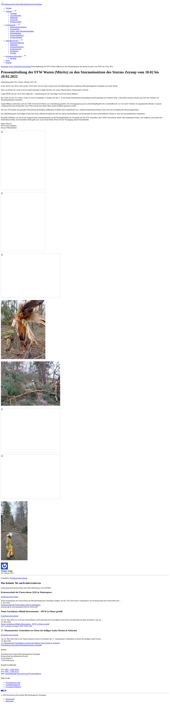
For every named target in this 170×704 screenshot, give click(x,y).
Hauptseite (5, 66)
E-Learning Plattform (13, 687)
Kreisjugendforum (16, 47)
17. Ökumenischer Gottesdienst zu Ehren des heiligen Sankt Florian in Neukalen (30, 643)
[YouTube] (2, 691)
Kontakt (8, 63)
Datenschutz (10, 699)
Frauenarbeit (14, 29)
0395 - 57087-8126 (12, 669)
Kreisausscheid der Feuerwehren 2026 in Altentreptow (21, 605)
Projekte (13, 53)
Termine (9, 8)
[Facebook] (5, 691)
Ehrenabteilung (15, 33)
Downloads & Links (13, 683)
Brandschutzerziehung (18, 27)
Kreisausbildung (16, 37)
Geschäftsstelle (15, 15)
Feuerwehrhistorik (16, 35)
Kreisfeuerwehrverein (13, 56)
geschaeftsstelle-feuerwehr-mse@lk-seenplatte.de (23, 674)
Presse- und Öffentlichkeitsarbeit (22, 31)
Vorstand (13, 13)
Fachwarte (14, 20)
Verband (9, 11)
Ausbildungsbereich (13, 685)
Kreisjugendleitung (17, 43)
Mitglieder (14, 18)
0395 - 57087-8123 (12, 672)
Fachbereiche (10, 25)
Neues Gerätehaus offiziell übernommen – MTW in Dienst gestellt (25, 624)
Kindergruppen (15, 49)
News (8, 60)
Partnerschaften (15, 22)
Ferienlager (14, 51)
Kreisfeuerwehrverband (22, 66)
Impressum (10, 701)
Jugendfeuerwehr (12, 41)
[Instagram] (4, 691)
